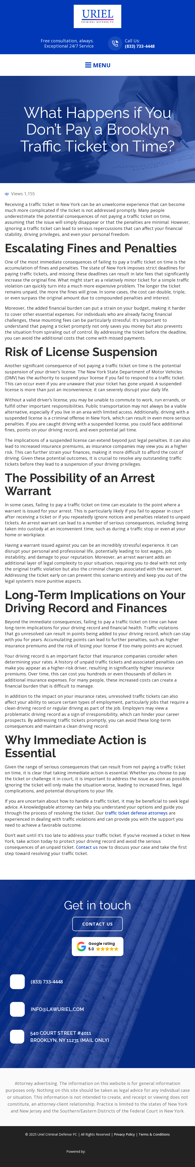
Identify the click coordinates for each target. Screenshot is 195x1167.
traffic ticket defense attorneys (136, 813)
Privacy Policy (124, 1134)
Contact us (87, 847)
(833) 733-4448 (140, 46)
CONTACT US (97, 924)
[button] (97, 946)
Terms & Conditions (154, 1134)
